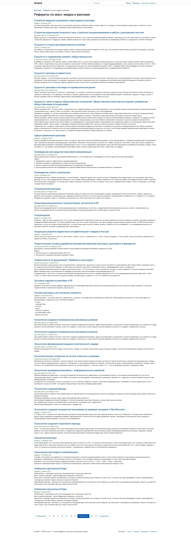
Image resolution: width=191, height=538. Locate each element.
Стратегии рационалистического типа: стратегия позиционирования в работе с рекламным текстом (89, 32)
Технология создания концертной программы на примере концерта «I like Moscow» (79, 409)
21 (75, 516)
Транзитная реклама (45, 438)
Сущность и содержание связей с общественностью (63, 56)
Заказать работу (148, 3)
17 (58, 516)
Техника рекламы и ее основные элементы (57, 292)
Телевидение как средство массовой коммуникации (63, 152)
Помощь (136, 3)
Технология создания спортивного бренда (57, 423)
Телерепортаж (42, 215)
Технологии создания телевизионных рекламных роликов (65, 319)
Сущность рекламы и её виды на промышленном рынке (64, 87)
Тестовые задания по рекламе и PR (53, 280)
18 (62, 516)
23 (91, 516)
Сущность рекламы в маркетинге (52, 73)
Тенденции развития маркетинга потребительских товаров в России (71, 231)
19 (66, 516)
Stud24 (48, 531)
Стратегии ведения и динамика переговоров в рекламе (64, 20)
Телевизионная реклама (47, 188)
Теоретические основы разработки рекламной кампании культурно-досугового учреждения (85, 243)
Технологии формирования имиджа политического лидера (66, 344)
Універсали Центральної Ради (50, 468)
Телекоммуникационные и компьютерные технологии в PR (66, 203)
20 (71, 516)
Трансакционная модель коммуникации (56, 452)
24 (96, 516)
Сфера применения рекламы (50, 135)
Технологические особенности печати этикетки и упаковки (66, 356)
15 (49, 516)
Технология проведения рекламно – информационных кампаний (69, 370)
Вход (128, 3)
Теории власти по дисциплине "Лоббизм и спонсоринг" (64, 260)
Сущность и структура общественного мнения (59, 44)
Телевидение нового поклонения (52, 172)
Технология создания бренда (50, 388)
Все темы (37, 10)
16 (53, 516)
